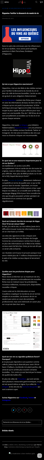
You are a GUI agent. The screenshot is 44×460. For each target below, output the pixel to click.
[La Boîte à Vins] (22, 2)
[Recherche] (36, 2)
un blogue (23, 125)
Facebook (23, 398)
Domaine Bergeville (29, 387)
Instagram (6, 400)
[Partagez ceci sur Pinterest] (24, 410)
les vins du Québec (16, 180)
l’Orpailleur (22, 379)
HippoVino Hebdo (21, 128)
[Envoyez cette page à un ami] (30, 410)
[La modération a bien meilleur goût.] (22, 454)
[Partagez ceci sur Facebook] (19, 410)
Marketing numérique (26, 445)
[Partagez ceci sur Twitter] (13, 410)
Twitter (31, 398)
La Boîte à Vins (13, 445)
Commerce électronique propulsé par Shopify (24, 447)
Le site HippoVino (9, 100)
